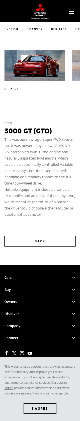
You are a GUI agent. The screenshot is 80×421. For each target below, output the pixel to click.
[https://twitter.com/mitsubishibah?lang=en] (14, 353)
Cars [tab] (8, 277)
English (11, 29)
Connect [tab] (11, 338)
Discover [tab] (11, 313)
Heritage (59, 29)
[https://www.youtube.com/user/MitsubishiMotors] (30, 353)
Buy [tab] (7, 289)
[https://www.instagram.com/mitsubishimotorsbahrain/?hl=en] (22, 353)
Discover (35, 29)
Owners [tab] (10, 301)
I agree (40, 408)
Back (40, 241)
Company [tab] (12, 326)
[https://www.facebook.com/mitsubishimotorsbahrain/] (6, 353)
